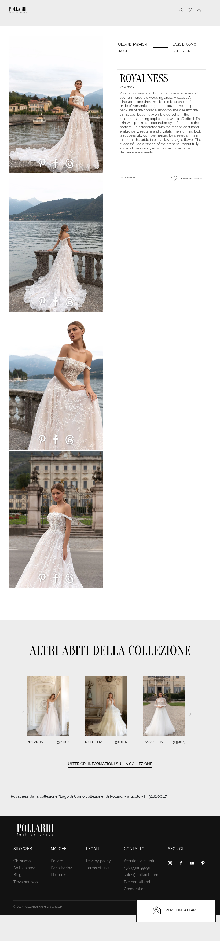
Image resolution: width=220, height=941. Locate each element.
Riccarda (35, 742)
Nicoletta (93, 742)
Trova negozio (127, 177)
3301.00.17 (63, 742)
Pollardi (57, 861)
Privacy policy (98, 861)
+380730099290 (137, 868)
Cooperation (134, 889)
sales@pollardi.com (141, 875)
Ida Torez (59, 875)
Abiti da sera (24, 868)
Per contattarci (137, 882)
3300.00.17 (121, 742)
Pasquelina (153, 742)
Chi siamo (22, 861)
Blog (17, 875)
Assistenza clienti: (139, 861)
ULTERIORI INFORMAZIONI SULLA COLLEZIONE (110, 764)
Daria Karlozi (62, 868)
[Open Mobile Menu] (210, 10)
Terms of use (97, 868)
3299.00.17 (179, 742)
